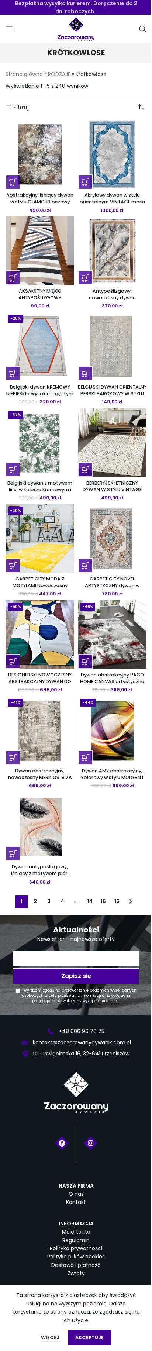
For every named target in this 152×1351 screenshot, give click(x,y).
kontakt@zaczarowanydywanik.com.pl (81, 1042)
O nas (76, 1194)
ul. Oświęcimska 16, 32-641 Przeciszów (80, 1053)
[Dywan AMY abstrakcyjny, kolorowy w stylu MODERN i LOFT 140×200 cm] (112, 730)
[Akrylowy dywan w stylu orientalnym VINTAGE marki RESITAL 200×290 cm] (112, 154)
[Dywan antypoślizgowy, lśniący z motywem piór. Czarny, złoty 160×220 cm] (40, 826)
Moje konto (76, 1231)
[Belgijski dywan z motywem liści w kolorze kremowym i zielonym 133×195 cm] (40, 442)
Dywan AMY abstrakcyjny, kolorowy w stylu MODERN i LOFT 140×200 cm (112, 777)
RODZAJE (59, 74)
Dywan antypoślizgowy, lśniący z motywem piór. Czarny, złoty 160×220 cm (40, 873)
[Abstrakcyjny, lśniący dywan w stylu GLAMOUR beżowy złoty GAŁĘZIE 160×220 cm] (40, 154)
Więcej (51, 1337)
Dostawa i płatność (76, 1265)
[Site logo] (76, 28)
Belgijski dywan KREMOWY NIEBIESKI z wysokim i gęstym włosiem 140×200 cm (39, 393)
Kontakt (76, 1202)
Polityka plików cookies (76, 1256)
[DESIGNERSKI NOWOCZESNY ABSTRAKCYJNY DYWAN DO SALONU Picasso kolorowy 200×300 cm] (40, 634)
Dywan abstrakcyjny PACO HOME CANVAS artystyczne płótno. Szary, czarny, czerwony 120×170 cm (112, 685)
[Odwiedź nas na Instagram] (90, 1142)
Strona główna (24, 74)
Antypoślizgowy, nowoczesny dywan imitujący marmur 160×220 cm (112, 301)
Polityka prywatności (76, 1248)
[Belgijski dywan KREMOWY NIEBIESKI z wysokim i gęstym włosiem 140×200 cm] (40, 346)
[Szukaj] (142, 28)
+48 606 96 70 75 (80, 1031)
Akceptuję (89, 1337)
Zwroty (76, 1273)
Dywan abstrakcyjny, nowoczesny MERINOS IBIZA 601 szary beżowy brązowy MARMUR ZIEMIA (40, 780)
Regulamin (76, 1240)
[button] (13, 181)
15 (103, 901)
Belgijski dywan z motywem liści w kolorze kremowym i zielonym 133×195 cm (39, 489)
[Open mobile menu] (9, 28)
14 (90, 901)
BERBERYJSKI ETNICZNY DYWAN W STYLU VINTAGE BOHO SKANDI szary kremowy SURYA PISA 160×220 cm (112, 493)
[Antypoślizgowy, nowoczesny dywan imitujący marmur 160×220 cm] (112, 250)
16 (117, 901)
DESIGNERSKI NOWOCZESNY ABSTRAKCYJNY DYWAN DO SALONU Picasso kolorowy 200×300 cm (40, 685)
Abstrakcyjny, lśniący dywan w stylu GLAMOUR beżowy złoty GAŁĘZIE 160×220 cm (39, 201)
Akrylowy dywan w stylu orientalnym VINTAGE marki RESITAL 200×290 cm (112, 201)
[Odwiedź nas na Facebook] (62, 1142)
